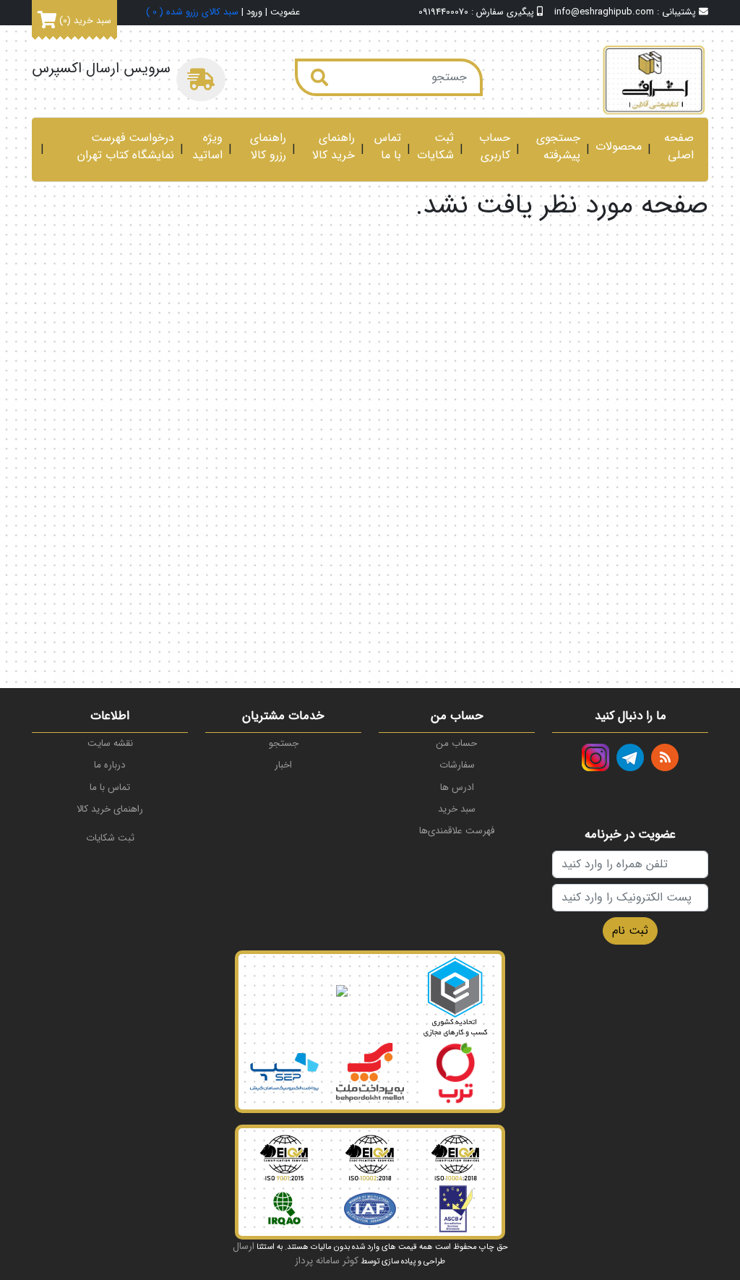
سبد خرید (457, 809)
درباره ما (110, 765)
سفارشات (457, 765)
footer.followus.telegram (630, 757)
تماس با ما (387, 146)
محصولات (618, 146)
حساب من (456, 743)
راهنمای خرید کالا (333, 146)
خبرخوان (665, 757)
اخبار (283, 765)
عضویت (285, 13)
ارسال (243, 1246)
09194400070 (443, 12)
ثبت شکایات (435, 146)
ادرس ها (457, 787)
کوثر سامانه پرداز (326, 1260)
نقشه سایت (110, 743)
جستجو (283, 743)
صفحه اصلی (679, 146)
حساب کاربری (494, 146)
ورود (254, 13)
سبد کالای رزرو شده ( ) (192, 13)
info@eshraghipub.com (604, 12)
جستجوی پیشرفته (558, 146)
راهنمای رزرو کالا (268, 146)
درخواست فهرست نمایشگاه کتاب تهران (125, 146)
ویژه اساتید (207, 146)
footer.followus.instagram (595, 757)
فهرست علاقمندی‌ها (456, 830)
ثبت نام (630, 931)
